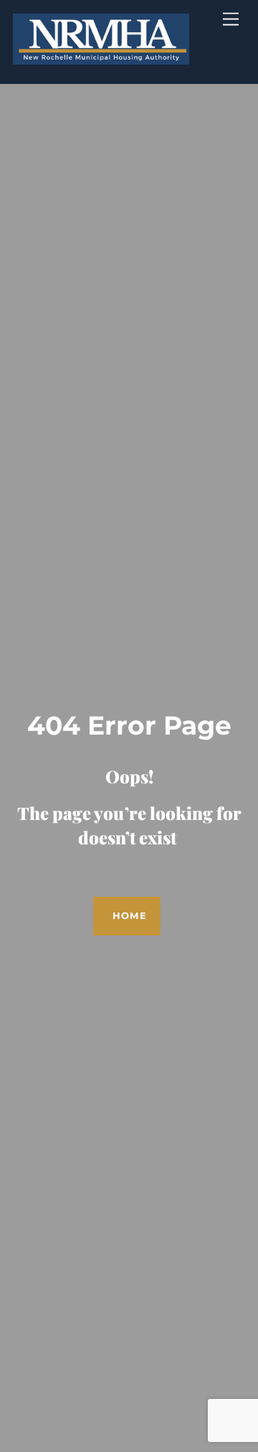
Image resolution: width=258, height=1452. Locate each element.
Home (130, 915)
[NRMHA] (101, 57)
